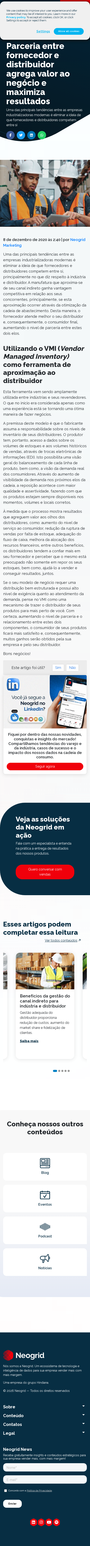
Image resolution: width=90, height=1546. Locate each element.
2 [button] (59, 1071)
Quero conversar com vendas (45, 871)
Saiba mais (29, 1041)
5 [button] (69, 1071)
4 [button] (65, 1071)
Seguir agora (45, 766)
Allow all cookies (68, 31)
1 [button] (55, 1071)
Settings (43, 31)
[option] (45, 1006)
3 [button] (62, 1071)
